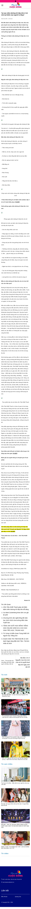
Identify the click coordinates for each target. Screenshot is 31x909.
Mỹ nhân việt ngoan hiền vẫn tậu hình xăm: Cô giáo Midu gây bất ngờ (15, 804)
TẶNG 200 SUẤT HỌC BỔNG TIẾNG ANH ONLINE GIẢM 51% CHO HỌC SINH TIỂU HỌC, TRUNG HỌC (15, 628)
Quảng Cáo (18, 896)
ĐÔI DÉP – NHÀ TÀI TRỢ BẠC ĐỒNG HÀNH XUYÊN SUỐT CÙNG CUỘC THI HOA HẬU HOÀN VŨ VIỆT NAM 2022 (15, 826)
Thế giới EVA (23, 650)
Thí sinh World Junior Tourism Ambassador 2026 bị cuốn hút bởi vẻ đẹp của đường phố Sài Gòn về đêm (14, 716)
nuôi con (21, 652)
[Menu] (2, 5)
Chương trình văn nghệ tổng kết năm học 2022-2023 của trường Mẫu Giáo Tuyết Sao (15, 620)
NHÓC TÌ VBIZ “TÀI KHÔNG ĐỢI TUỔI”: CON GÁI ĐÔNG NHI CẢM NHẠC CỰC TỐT (15, 847)
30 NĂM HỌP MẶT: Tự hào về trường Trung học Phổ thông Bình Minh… (15, 695)
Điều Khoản (4, 896)
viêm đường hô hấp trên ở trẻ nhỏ (10, 653)
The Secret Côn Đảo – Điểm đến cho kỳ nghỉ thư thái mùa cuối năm (15, 783)
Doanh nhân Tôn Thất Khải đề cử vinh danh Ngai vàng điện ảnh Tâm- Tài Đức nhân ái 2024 (16, 641)
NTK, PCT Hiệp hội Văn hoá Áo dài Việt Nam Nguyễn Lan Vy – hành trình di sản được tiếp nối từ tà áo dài (15, 759)
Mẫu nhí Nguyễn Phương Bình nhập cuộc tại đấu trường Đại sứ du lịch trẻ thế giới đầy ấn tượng (14, 737)
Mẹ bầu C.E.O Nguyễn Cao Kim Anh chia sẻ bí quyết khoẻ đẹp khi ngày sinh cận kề (23, 662)
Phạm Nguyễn (4, 18)
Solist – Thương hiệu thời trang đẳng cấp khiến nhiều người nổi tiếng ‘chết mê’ (7, 662)
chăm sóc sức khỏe (14, 652)
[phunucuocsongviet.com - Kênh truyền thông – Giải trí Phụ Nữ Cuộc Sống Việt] (15, 5)
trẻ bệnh (27, 652)
